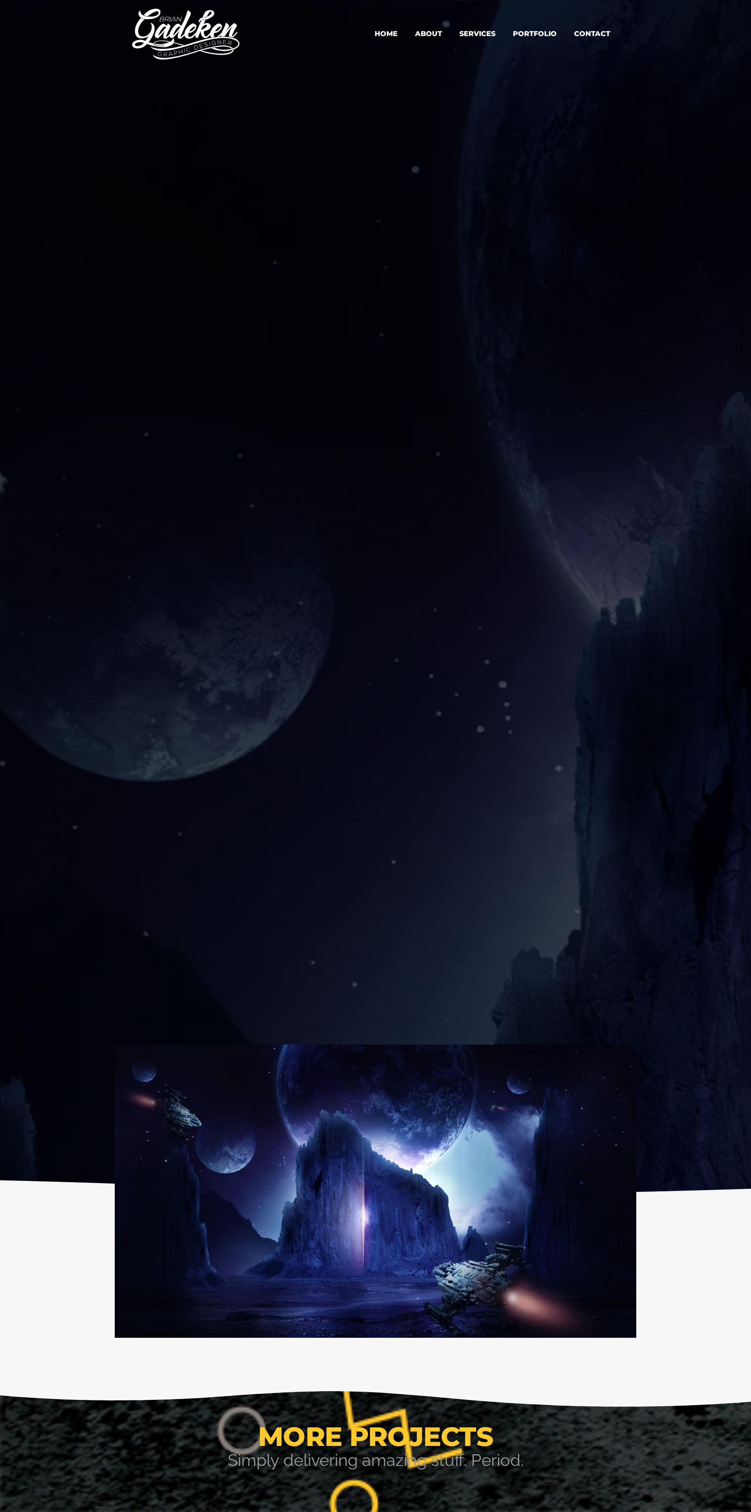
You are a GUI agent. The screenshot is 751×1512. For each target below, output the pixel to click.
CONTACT (592, 34)
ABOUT (428, 34)
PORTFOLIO (535, 34)
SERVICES (477, 34)
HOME (386, 34)
